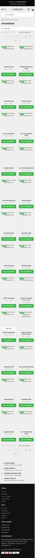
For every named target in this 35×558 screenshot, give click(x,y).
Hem (2, 19)
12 (26, 36)
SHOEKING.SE (22, 2)
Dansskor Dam (26, 200)
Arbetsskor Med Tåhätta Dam (26, 333)
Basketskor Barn (9, 332)
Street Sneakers (8, 298)
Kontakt (3, 501)
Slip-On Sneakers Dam (26, 168)
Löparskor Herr (9, 265)
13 (30, 36)
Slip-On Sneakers (9, 133)
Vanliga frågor (5, 499)
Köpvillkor (4, 494)
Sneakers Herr (26, 101)
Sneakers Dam (8, 67)
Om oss (3, 491)
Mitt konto (4, 508)
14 (15, 40)
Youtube (4, 532)
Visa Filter (7, 28)
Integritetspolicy (6, 513)
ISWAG (3, 518)
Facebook (4, 525)
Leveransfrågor (5, 496)
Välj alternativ (9, 74)
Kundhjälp (4, 510)
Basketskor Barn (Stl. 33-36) (26, 299)
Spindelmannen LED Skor (26, 67)
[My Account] (28, 9)
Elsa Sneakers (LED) (8, 200)
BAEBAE (4, 515)
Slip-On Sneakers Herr (26, 134)
